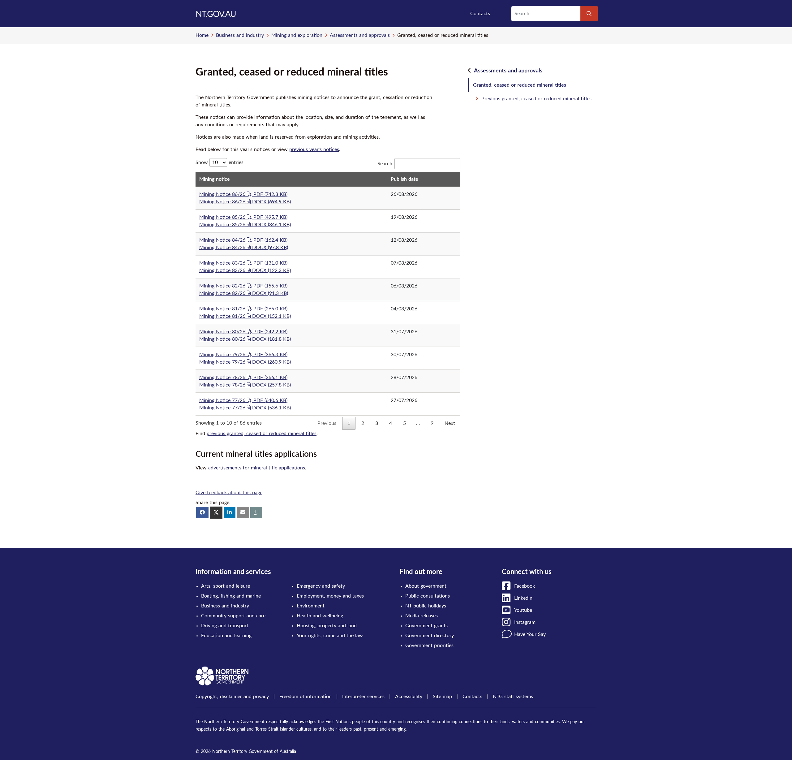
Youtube (523, 610)
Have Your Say (530, 634)
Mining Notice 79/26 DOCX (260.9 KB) (245, 362)
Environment (311, 605)
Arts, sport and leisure (225, 586)
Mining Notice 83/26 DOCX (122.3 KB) (245, 270)
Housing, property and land (327, 625)
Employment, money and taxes (330, 596)
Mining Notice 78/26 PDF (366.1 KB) (243, 377)
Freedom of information (305, 696)
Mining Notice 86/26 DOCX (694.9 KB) (245, 201)
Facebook (524, 586)
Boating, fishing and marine (231, 596)
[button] (256, 512)
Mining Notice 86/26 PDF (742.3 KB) (243, 194)
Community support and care (233, 615)
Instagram (525, 622)
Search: (385, 163)
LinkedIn (523, 598)
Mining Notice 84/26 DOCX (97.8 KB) (243, 247)
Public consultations (427, 596)
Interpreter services (363, 696)
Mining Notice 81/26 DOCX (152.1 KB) (245, 316)
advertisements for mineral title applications (256, 467)
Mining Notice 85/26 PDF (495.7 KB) (243, 217)
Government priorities (429, 645)
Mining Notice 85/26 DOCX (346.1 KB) (245, 224)
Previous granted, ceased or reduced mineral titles (536, 98)
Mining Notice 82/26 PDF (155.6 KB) (243, 285)
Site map (442, 696)
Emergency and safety (321, 586)
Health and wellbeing (320, 615)
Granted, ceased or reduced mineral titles (519, 85)
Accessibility (408, 696)
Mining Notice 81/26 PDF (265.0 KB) (243, 308)
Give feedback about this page (229, 492)
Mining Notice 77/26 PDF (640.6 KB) (243, 400)
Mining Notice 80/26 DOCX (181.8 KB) (245, 339)
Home (202, 35)
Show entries (219, 162)
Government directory (429, 635)
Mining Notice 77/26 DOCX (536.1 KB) (245, 407)
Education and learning (226, 635)
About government (425, 586)
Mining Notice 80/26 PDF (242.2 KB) (243, 331)
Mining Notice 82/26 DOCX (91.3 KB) (243, 293)
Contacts (480, 13)
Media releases (421, 615)
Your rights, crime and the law (330, 635)
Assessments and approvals (360, 35)
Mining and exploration (296, 35)
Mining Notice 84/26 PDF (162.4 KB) (243, 240)
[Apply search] (589, 13)
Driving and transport (224, 625)
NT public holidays (425, 605)
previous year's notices (314, 149)
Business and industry (240, 35)
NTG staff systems (513, 696)
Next (450, 423)
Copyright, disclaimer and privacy (232, 696)
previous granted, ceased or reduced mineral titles (261, 433)
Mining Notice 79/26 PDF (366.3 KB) (243, 354)
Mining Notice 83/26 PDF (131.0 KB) (243, 263)
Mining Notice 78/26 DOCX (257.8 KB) (245, 384)
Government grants (426, 625)
